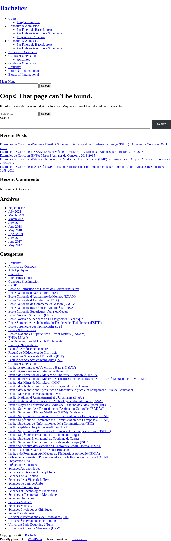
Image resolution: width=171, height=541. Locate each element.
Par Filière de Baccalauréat (34, 29)
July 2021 (14, 211)
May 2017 (15, 245)
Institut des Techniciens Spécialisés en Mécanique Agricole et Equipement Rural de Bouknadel (70, 390)
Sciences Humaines (21, 498)
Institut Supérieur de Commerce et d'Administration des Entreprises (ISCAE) (58, 416)
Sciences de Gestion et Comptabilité (32, 472)
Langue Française (28, 22)
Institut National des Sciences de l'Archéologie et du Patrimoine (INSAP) (56, 401)
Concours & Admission (23, 26)
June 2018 (15, 226)
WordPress (35, 539)
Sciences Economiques (23, 487)
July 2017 (14, 237)
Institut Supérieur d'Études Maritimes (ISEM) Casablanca (46, 412)
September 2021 (19, 208)
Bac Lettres (15, 274)
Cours (12, 18)
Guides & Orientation (22, 56)
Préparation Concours (31, 37)
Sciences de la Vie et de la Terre (29, 479)
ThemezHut (79, 539)
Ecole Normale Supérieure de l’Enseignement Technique (45, 319)
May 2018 (15, 230)
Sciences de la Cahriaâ (23, 476)
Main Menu (7, 81)
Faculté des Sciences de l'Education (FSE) (36, 356)
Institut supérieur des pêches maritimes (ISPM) (38, 427)
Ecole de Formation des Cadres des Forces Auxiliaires (43, 289)
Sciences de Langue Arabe (25, 483)
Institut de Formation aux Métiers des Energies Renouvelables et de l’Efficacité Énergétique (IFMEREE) (77, 378)
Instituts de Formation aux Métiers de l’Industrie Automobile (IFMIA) (54, 453)
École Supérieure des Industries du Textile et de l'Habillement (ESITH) (55, 322)
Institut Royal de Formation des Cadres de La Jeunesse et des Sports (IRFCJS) (59, 405)
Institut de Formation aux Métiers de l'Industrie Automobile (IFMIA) (53, 375)
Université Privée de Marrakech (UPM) (34, 528)
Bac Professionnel (20, 278)
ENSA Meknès (18, 337)
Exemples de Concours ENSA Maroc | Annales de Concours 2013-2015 (47, 155)
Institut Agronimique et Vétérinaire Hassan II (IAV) (42, 367)
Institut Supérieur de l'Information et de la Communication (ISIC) (51, 423)
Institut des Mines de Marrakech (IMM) (34, 382)
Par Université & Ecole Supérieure (39, 33)
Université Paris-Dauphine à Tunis (31, 524)
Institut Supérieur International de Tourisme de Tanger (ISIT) (48, 442)
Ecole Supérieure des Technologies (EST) (35, 326)
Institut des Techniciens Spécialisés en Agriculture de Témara (48, 386)
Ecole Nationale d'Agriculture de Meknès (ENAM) (42, 296)
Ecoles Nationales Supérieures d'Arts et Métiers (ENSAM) (47, 334)
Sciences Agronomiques (24, 468)
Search (4, 117)
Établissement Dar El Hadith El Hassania (35, 341)
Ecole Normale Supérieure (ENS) (30, 315)
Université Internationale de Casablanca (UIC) (38, 517)
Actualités (23, 59)
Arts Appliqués (18, 270)
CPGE (12, 285)
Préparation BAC (19, 461)
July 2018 (14, 222)
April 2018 (15, 234)
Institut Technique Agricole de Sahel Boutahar (38, 449)
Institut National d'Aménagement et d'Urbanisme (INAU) (46, 397)
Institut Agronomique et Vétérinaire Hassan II (38, 371)
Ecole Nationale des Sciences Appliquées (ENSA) (41, 307)
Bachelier (13, 8)
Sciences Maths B (20, 506)
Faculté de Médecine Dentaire (28, 349)
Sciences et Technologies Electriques (32, 491)
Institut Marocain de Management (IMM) (35, 393)
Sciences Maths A (20, 502)
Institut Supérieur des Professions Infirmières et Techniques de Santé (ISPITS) (59, 431)
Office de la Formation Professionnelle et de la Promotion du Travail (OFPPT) (59, 457)
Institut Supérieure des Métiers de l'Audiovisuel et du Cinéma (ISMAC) (55, 446)
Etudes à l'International (23, 345)
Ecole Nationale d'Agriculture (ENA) (33, 292)
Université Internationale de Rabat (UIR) (35, 521)
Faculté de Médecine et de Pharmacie (32, 352)
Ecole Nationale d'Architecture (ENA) (33, 300)
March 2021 (16, 215)
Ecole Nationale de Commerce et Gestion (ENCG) (41, 304)
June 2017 (15, 241)
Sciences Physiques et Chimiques (30, 509)
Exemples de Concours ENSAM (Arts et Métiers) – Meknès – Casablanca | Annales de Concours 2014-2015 (71, 151)
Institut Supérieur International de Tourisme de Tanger (43, 435)
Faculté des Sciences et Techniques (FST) (35, 360)
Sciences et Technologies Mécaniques (33, 494)
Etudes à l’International (23, 70)
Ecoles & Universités (22, 330)
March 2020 (16, 219)
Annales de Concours (22, 52)
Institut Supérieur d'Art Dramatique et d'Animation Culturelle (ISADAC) (56, 408)
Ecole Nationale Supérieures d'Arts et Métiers (38, 311)
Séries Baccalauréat (21, 513)
